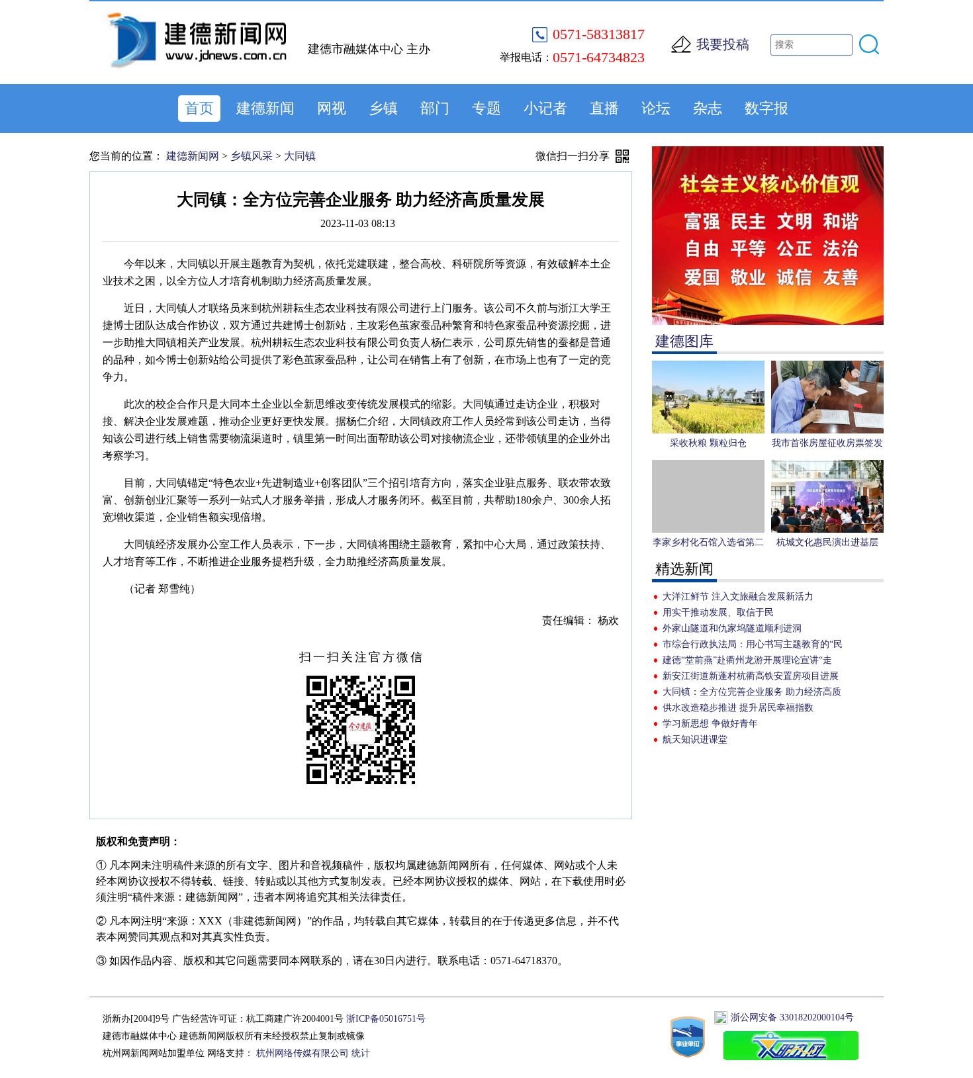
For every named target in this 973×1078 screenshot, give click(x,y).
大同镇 (300, 155)
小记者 (545, 108)
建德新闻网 (192, 155)
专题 (486, 108)
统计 (360, 1053)
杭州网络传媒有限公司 (302, 1053)
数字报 (766, 108)
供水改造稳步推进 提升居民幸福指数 (738, 708)
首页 (199, 108)
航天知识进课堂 (695, 739)
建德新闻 (265, 108)
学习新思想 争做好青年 (710, 724)
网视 (331, 108)
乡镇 (383, 108)
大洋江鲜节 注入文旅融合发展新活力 (738, 597)
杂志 (707, 108)
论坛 (656, 108)
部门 (434, 108)
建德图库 (684, 341)
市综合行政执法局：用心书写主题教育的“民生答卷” (753, 645)
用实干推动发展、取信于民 (718, 612)
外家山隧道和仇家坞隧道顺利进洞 (732, 628)
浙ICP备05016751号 (386, 1019)
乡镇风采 (251, 155)
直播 (604, 108)
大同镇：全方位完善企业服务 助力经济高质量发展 (752, 693)
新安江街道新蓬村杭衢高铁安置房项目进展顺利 (751, 677)
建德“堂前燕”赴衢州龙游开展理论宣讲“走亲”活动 (747, 661)
